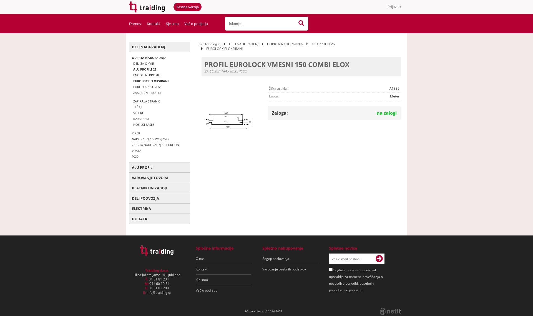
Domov (135, 23)
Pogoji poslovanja (275, 258)
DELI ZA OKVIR (143, 63)
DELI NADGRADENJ (148, 46)
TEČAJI (137, 107)
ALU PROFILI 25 (144, 69)
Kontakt (153, 23)
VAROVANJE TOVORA (150, 177)
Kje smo (172, 23)
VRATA (136, 151)
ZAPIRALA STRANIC (146, 101)
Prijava (394, 6)
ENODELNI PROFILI (146, 75)
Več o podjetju (196, 23)
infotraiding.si (159, 292)
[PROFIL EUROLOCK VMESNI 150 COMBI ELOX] (230, 121)
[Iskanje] (301, 24)
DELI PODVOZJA (145, 198)
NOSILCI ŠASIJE (143, 124)
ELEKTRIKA (141, 208)
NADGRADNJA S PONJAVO (150, 139)
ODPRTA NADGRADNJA (149, 58)
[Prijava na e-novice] (379, 259)
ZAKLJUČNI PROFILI (147, 93)
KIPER (136, 133)
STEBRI (138, 113)
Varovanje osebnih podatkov (284, 269)
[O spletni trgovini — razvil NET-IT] (390, 311)
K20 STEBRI (141, 119)
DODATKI (140, 218)
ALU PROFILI (143, 167)
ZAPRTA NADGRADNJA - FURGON (155, 145)
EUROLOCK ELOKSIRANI (151, 81)
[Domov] (157, 254)
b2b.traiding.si (209, 44)
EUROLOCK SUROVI (147, 87)
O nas (200, 258)
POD (135, 156)
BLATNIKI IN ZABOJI (149, 187)
